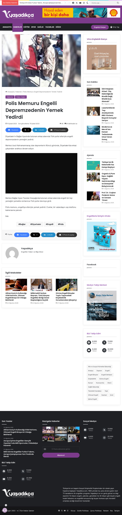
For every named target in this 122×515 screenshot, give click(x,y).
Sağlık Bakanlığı (93, 387)
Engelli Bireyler (93, 375)
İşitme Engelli (92, 399)
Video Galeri (20, 97)
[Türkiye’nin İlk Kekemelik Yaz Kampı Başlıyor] (93, 165)
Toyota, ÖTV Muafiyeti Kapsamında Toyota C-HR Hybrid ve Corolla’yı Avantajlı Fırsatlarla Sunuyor (55, 3)
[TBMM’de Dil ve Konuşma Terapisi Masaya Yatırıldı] (48, 430)
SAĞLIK (40, 27)
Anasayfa (7, 27)
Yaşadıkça (27, 248)
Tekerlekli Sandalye (94, 391)
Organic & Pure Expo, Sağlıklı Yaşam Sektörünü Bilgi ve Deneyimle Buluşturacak (108, 179)
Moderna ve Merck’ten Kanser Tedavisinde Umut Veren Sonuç (107, 133)
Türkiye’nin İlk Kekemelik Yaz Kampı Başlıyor (108, 164)
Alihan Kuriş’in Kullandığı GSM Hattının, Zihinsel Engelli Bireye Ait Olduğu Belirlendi (16, 296)
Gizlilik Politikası (83, 511)
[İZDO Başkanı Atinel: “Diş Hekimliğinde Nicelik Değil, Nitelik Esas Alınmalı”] (93, 92)
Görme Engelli (104, 379)
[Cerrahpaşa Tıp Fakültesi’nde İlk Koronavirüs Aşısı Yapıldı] (73, 438)
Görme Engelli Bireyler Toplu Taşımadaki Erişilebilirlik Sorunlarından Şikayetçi (66, 296)
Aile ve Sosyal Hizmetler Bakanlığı (99, 366)
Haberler (17, 27)
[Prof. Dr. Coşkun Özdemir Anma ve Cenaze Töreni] (93, 195)
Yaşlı (106, 391)
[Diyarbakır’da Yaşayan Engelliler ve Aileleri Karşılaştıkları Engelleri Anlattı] (61, 430)
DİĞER (58, 27)
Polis (61, 224)
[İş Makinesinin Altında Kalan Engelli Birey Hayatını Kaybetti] (61, 437)
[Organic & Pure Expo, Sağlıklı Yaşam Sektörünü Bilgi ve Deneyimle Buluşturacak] (93, 176)
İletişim (117, 511)
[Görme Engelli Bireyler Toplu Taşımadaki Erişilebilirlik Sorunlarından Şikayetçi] (66, 285)
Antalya (90, 371)
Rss (111, 511)
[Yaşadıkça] (18, 14)
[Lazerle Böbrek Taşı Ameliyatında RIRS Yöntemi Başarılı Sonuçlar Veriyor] (93, 111)
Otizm (109, 383)
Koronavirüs (100, 383)
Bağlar (23, 224)
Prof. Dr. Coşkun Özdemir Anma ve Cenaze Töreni (109, 196)
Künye (73, 511)
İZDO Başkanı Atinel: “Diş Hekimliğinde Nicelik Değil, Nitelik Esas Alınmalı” (107, 95)
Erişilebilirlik (92, 379)
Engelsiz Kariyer (100, 27)
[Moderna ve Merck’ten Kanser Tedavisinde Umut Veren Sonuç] (93, 130)
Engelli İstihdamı (106, 375)
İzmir (111, 395)
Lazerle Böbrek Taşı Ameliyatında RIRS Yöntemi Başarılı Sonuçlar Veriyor (109, 114)
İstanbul (104, 395)
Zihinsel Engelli (93, 395)
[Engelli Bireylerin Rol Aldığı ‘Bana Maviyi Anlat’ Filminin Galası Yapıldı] (48, 438)
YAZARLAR (49, 27)
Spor (33, 27)
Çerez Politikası (96, 511)
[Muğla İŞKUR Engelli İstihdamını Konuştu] (73, 430)
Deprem (99, 371)
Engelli (50, 224)
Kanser (90, 383)
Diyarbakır (36, 224)
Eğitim (27, 27)
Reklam (106, 511)
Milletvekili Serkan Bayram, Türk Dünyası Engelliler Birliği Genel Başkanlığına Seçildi (40, 296)
